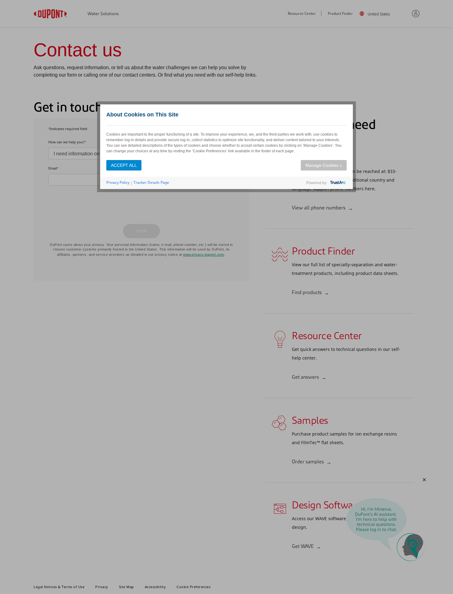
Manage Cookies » (323, 165)
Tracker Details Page (151, 182)
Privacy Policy (117, 182)
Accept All (124, 165)
